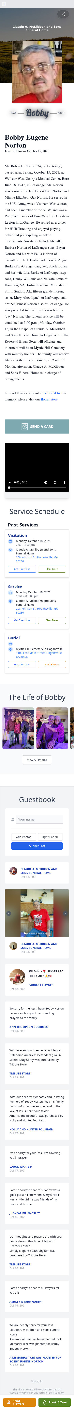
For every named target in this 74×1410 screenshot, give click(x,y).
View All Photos (37, 760)
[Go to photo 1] (25, 933)
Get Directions (22, 569)
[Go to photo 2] (27, 933)
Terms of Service (48, 1392)
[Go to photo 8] (41, 933)
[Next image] (65, 913)
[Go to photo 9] (43, 933)
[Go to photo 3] (29, 933)
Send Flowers (52, 664)
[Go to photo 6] (36, 933)
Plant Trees (52, 569)
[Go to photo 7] (39, 933)
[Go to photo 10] (46, 933)
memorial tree (52, 393)
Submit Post (37, 846)
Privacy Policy (26, 1392)
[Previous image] (8, 913)
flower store (49, 399)
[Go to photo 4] (32, 933)
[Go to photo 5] (34, 933)
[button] (37, 913)
